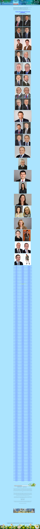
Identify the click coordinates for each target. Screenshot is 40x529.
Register (38, 2)
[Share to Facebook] (21, 0)
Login (35, 2)
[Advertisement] (6, 17)
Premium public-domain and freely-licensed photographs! (22, 12)
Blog (32, 4)
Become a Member (28, 4)
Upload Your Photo (36, 4)
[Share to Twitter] (22, 0)
